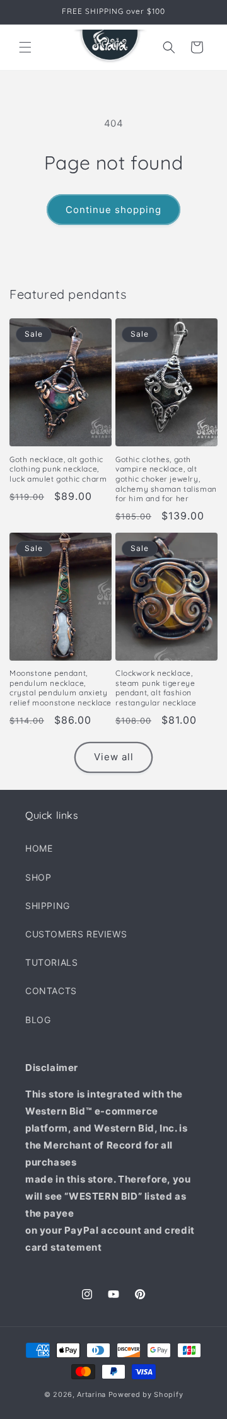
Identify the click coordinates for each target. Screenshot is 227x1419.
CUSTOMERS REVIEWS (76, 934)
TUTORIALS (51, 962)
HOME (38, 848)
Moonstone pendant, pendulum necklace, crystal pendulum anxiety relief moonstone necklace (60, 687)
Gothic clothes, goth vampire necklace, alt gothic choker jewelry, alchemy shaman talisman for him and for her (166, 479)
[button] (25, 47)
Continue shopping (113, 210)
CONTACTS (51, 990)
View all (114, 757)
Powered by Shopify (145, 1394)
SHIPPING (47, 905)
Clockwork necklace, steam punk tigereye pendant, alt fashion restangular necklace (156, 687)
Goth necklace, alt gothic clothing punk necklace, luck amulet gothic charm (58, 469)
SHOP (38, 877)
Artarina (91, 1394)
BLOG (37, 1019)
